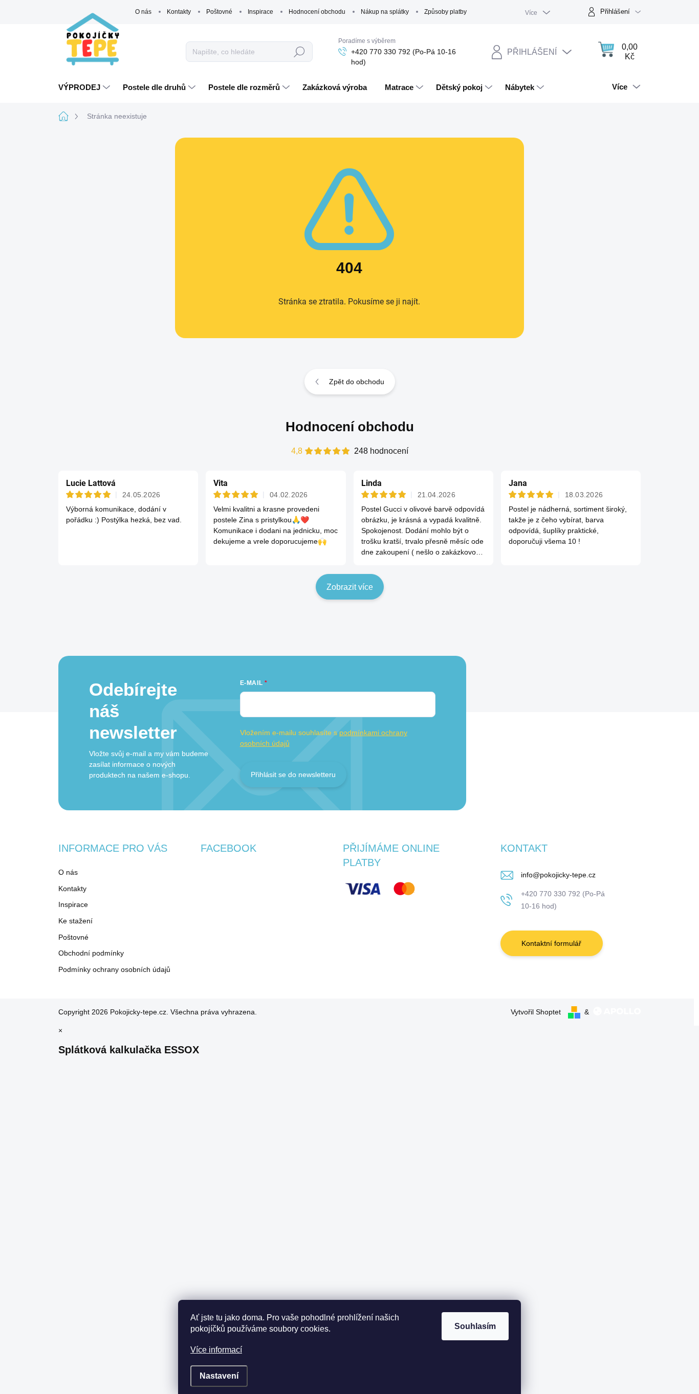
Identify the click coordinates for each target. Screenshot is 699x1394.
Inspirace (260, 11)
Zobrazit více (349, 587)
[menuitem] (85, 87)
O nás (143, 11)
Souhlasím (475, 1326)
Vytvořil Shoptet (536, 1012)
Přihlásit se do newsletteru (293, 774)
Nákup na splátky (385, 11)
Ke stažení (75, 921)
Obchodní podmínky (91, 953)
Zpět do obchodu (356, 382)
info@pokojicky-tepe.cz (558, 875)
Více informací (216, 1349)
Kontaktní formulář (551, 943)
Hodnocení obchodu (317, 11)
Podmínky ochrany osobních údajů (114, 969)
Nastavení (219, 1375)
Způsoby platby (445, 11)
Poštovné (219, 11)
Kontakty (179, 11)
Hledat (299, 52)
